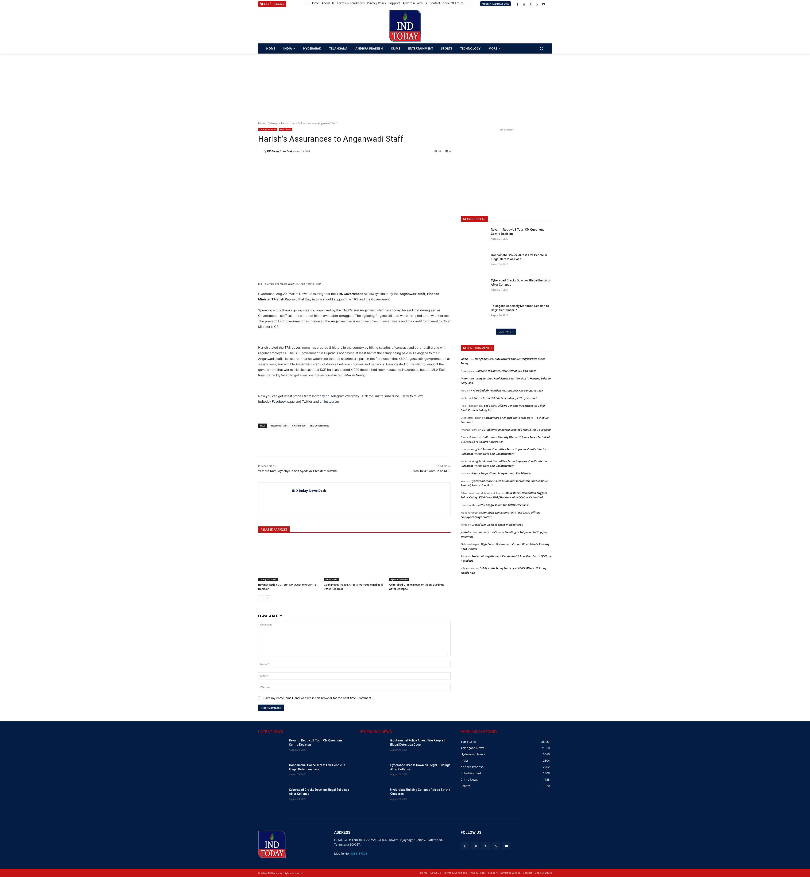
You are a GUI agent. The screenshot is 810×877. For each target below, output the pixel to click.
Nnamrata (467, 378)
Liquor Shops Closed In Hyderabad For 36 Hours (502, 473)
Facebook (279, 401)
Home (261, 123)
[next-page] (267, 598)
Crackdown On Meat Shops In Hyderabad (497, 524)
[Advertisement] (405, 85)
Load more (504, 331)
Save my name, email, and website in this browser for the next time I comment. (317, 698)
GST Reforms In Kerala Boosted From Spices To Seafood (516, 430)
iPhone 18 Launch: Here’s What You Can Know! (507, 371)
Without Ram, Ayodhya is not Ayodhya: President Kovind (297, 471)
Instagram (331, 401)
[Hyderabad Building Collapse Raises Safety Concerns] (373, 797)
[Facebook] (517, 4)
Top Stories (285, 129)
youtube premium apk (475, 532)
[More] (333, 445)
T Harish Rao (299, 425)
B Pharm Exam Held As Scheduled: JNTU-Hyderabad (504, 398)
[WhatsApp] (537, 4)
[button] (542, 48)
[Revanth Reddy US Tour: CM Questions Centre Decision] (289, 559)
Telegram (337, 396)
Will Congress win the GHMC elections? (504, 505)
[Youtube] (543, 4)
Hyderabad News (399, 579)
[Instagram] (524, 4)
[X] (530, 4)
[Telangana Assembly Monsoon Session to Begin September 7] (474, 313)
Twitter (307, 401)
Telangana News (278, 123)
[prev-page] (260, 598)
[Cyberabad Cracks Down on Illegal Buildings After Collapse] (420, 559)
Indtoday (318, 396)
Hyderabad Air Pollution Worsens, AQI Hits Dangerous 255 (507, 390)
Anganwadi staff (279, 425)
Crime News (331, 579)
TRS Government (319, 425)
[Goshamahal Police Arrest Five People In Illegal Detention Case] (354, 559)
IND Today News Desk (279, 151)
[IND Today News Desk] (261, 151)
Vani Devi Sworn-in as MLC (432, 471)
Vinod (464, 359)
